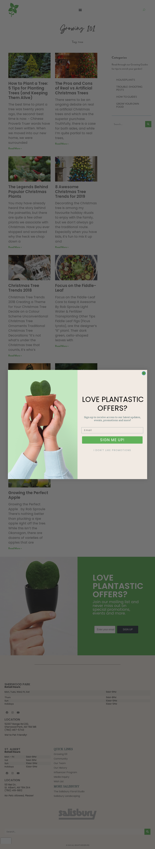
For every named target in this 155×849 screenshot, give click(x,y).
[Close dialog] (144, 373)
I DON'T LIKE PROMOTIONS (112, 450)
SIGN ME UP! (112, 439)
